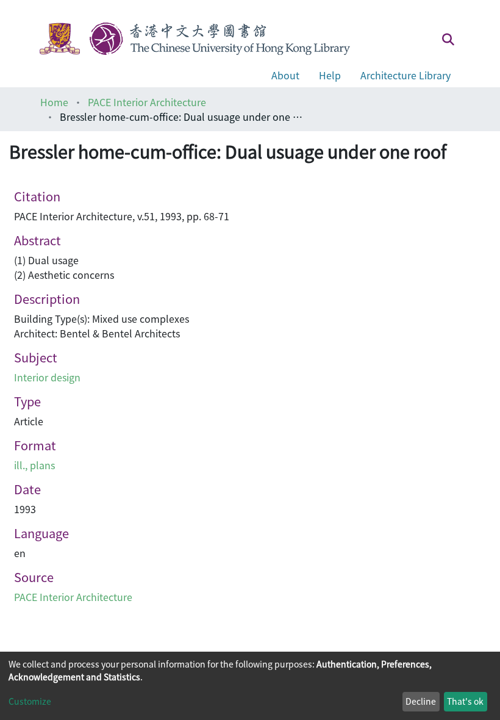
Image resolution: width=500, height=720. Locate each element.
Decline (420, 701)
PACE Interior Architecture (147, 102)
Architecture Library (405, 75)
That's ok (465, 701)
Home (54, 102)
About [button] (285, 75)
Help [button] (330, 75)
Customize (30, 701)
